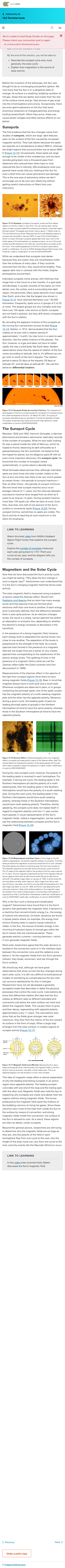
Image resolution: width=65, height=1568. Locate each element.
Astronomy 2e (13, 13)
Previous (9, 1542)
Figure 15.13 (12, 152)
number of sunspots (31, 548)
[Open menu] (3, 28)
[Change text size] (60, 28)
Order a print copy (16, 1553)
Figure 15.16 (26, 825)
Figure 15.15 (34, 680)
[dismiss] (61, 35)
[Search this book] (52, 28)
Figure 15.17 (27, 1030)
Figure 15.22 (40, 508)
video (28, 536)
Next (57, 1542)
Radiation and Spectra (14, 600)
